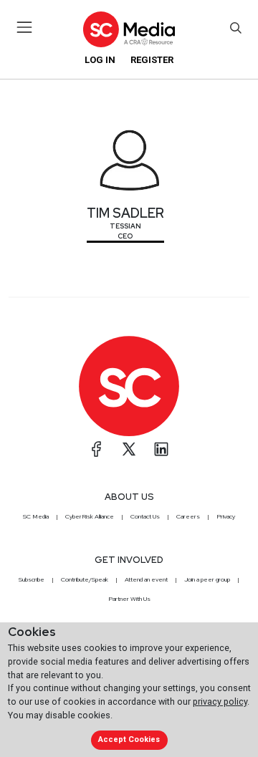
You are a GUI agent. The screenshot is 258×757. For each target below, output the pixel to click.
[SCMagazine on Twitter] (129, 449)
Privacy (225, 516)
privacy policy (220, 701)
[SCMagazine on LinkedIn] (161, 449)
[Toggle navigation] (25, 27)
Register (151, 59)
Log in (100, 59)
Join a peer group (207, 579)
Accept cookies (129, 739)
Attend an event (146, 579)
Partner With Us (129, 598)
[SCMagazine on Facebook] (96, 449)
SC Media (36, 516)
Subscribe (31, 579)
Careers (188, 516)
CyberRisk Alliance (89, 516)
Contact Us (145, 516)
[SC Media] (129, 29)
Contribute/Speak (84, 579)
